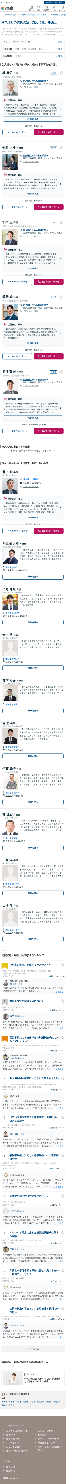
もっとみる (33, 1348)
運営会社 (10, 1466)
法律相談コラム (13, 1438)
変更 (60, 41)
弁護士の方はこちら (54, 2)
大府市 (26, 1402)
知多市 (16, 747)
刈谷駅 (26, 483)
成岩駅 (9, 662)
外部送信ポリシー (46, 1442)
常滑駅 (9, 795)
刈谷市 (36, 479)
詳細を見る (33, 576)
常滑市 (16, 704)
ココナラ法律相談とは (16, 1431)
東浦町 (49, 1402)
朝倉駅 (9, 750)
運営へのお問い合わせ (16, 1450)
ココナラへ (7, 3)
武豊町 (11, 1405)
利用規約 (42, 1434)
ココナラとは (12, 1442)
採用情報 (10, 1470)
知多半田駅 (11, 570)
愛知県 (26, 479)
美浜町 (4, 1405)
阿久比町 (27, 81)
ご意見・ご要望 (45, 1431)
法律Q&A (10, 1434)
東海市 (16, 838)
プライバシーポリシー (48, 1438)
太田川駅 (10, 841)
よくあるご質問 (13, 1446)
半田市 (16, 567)
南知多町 (56, 1402)
